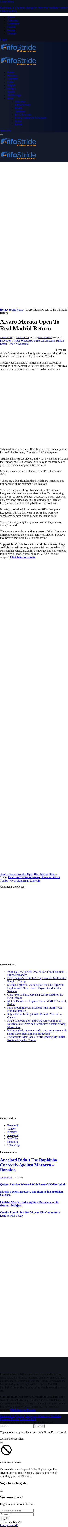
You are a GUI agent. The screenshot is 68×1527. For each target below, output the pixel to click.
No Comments (45, 338)
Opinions (20, 111)
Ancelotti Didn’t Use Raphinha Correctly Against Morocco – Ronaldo (28, 1165)
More (10, 98)
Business (12, 75)
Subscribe (5, 130)
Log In (4, 1518)
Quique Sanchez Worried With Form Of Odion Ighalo (33, 1184)
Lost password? (9, 1525)
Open (30, 874)
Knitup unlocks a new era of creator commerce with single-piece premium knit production (37, 1032)
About (11, 17)
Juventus (21, 874)
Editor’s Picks (22, 104)
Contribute (13, 23)
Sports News (6, 338)
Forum (11, 30)
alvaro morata (8, 874)
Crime (10, 82)
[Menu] (1, 134)
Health (18, 108)
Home (10, 72)
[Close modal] (1, 1442)
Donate (11, 26)
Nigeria (11, 85)
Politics (11, 88)
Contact (11, 33)
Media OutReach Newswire (31, 117)
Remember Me (12, 1522)
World (18, 121)
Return (53, 874)
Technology (14, 95)
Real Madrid (41, 874)
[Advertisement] (34, 196)
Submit (39, 1426)
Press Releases (23, 114)
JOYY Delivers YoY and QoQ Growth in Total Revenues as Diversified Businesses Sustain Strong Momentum (36, 1024)
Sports (11, 91)
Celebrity (12, 78)
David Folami (22, 338)
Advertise (12, 20)
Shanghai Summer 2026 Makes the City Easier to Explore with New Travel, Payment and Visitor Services (35, 988)
